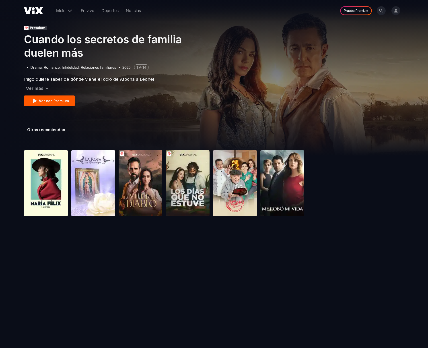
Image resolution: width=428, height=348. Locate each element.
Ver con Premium (54, 101)
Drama (36, 67)
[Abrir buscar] (381, 10)
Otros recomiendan (46, 129)
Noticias (133, 10)
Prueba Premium (356, 10)
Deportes (110, 10)
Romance (52, 67)
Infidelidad (70, 67)
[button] (46, 183)
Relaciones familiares (98, 67)
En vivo (87, 10)
